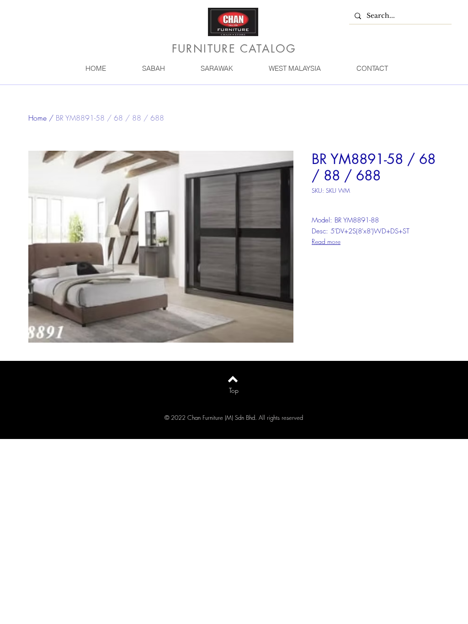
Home (37, 118)
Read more (326, 241)
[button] (153, 68)
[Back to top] (233, 379)
